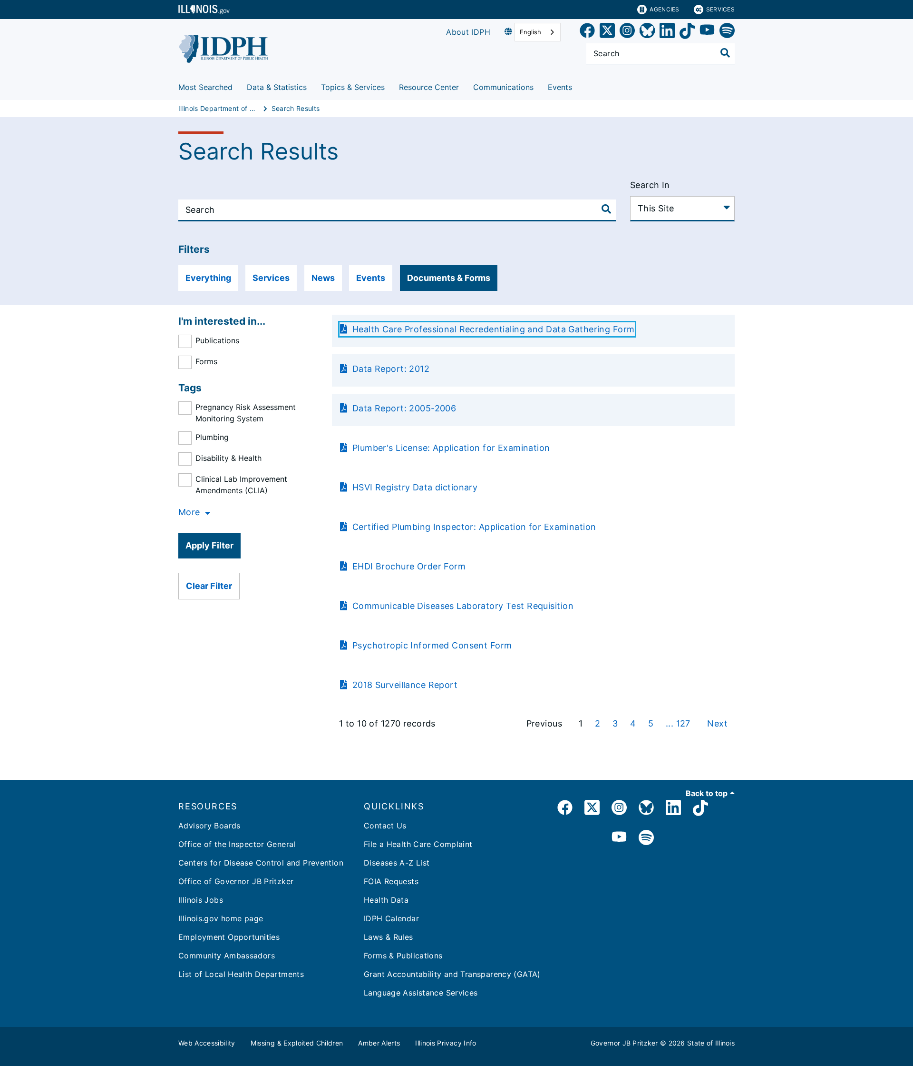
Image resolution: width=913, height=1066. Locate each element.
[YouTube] (707, 32)
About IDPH (468, 32)
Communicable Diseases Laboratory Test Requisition (461, 606)
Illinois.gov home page (220, 918)
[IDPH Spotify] (646, 838)
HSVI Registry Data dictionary (413, 487)
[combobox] (538, 32)
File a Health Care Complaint (418, 844)
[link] (587, 32)
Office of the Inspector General (237, 844)
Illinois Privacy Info (445, 1043)
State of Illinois (711, 1043)
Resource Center (429, 87)
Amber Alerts (379, 1043)
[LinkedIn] (667, 32)
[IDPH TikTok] (700, 809)
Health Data (386, 900)
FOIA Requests (391, 881)
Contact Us (385, 825)
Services (720, 9)
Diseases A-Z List (396, 862)
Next (717, 723)
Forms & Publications (403, 955)
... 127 (679, 723)
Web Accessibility (206, 1043)
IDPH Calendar (391, 918)
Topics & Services (353, 87)
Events (560, 87)
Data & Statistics (277, 87)
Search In (650, 185)
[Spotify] (727, 32)
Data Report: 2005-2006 (403, 408)
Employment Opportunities (229, 937)
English (530, 32)
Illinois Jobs (200, 900)
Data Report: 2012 (389, 369)
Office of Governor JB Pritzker (235, 881)
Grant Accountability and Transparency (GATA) (452, 974)
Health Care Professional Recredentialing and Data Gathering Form (492, 329)
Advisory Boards (209, 825)
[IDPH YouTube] (619, 838)
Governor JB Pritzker (624, 1043)
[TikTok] (687, 32)
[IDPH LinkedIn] (673, 809)
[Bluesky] (647, 32)
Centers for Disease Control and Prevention (260, 862)
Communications (503, 87)
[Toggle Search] (725, 53)
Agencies (664, 9)
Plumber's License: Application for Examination (450, 448)
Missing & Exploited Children (297, 1043)
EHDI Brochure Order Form (408, 566)
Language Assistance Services (421, 992)
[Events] (579, 85)
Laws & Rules (388, 937)
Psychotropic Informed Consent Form (431, 645)
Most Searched (205, 87)
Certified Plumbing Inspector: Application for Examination (473, 527)
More (189, 512)
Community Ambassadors (226, 955)
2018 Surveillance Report (403, 685)
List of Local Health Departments (241, 974)
